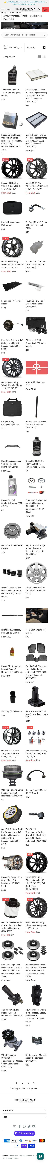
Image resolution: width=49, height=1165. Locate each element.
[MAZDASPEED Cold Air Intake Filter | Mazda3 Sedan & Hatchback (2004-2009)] (12, 908)
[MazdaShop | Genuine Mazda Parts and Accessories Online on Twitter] (29, 1126)
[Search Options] (45, 35)
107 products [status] (9, 56)
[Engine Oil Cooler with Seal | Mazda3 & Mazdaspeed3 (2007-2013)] (12, 863)
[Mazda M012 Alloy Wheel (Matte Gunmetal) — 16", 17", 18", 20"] (12, 247)
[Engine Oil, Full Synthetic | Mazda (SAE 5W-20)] (12, 486)
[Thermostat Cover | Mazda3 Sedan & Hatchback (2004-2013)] (12, 995)
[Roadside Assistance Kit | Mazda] (12, 208)
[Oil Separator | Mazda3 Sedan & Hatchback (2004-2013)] (37, 1040)
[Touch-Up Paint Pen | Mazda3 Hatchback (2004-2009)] (37, 286)
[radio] (39, 56)
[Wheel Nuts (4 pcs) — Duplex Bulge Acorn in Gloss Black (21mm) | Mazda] (12, 573)
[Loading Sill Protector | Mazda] (12, 286)
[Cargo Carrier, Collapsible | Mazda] (12, 407)
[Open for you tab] (40, 1156)
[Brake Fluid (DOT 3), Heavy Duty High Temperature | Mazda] (37, 446)
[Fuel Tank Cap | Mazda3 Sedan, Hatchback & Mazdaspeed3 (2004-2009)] (12, 325)
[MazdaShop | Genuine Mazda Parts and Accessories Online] (24, 9)
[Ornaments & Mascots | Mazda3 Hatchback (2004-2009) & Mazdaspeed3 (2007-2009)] (37, 486)
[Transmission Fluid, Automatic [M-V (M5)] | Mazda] (12, 75)
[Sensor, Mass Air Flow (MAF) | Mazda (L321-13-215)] (37, 697)
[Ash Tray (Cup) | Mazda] (12, 697)
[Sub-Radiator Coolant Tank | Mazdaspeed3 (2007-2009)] (37, 247)
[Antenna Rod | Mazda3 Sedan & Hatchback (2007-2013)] (37, 407)
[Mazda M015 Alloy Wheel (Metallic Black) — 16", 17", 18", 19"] (12, 368)
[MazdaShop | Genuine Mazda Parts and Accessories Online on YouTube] (34, 1126)
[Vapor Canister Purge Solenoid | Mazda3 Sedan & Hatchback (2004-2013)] (37, 531)
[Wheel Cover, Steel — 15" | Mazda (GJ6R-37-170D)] (37, 573)
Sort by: (11, 47)
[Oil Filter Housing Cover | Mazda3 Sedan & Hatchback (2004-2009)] (12, 775)
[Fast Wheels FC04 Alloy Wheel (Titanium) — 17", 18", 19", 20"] (37, 736)
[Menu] (1, 9)
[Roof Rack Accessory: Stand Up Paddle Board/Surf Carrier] (12, 446)
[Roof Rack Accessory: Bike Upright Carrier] (12, 615)
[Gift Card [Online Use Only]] (37, 368)
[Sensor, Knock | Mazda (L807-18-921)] (37, 775)
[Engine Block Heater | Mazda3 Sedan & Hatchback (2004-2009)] (12, 652)
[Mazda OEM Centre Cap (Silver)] (12, 531)
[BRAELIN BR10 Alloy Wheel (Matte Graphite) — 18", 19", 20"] (37, 908)
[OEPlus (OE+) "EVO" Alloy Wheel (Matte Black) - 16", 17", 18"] (12, 736)
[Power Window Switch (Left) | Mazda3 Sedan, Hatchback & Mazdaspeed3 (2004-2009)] (37, 995)
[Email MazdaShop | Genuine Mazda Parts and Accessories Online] (15, 1126)
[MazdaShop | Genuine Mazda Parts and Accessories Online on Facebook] (20, 1126)
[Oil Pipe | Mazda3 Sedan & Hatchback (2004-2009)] (37, 208)
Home (4, 12)
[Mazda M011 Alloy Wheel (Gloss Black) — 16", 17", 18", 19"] (12, 168)
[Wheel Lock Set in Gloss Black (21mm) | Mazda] (37, 325)
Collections (15, 12)
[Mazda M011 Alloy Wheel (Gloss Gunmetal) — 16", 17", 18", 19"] (37, 168)
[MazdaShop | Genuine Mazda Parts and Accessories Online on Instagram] (24, 1126)
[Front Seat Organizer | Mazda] (37, 615)
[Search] (39, 9)
